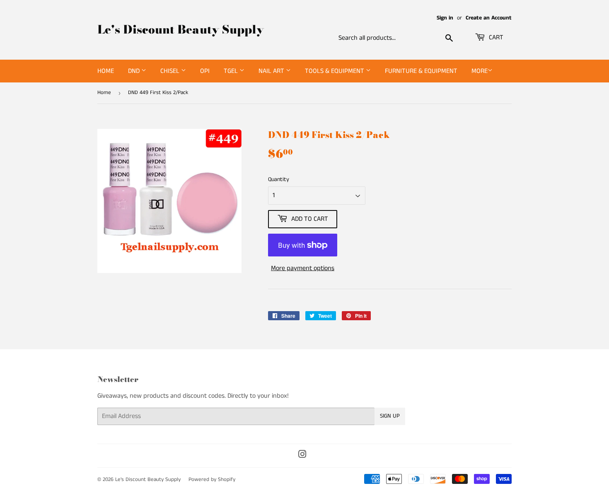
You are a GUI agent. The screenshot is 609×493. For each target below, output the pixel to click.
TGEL (231, 71)
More (479, 71)
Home (105, 71)
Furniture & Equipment (421, 71)
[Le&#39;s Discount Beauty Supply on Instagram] (302, 455)
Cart (495, 37)
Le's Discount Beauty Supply (180, 30)
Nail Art (272, 71)
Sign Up (390, 416)
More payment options (302, 268)
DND (134, 71)
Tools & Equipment (335, 71)
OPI (205, 71)
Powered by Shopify (211, 479)
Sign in (445, 18)
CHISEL (170, 71)
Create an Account (489, 18)
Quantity (278, 179)
